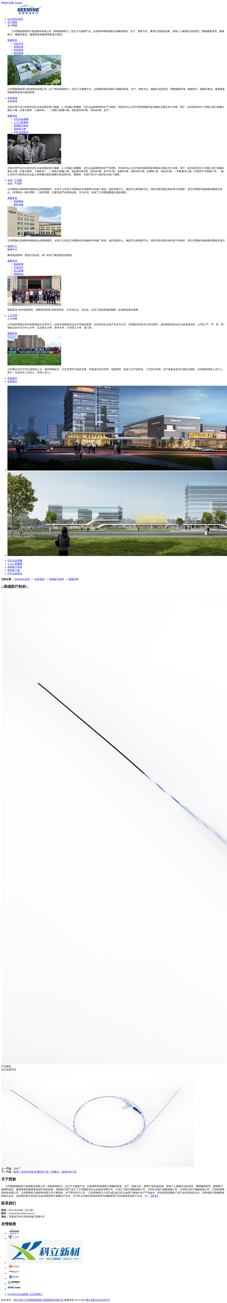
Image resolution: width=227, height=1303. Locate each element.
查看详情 (73, 579)
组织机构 (18, 53)
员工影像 (18, 270)
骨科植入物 (20, 129)
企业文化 (18, 43)
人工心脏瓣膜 (21, 122)
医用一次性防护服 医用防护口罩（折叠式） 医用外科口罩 (45, 1172)
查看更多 (12, 40)
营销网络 (18, 201)
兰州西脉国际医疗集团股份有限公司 (44, 1300)
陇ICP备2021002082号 (98, 1300)
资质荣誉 (18, 50)
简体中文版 (7, 2)
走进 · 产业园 (14, 180)
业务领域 (12, 98)
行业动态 (18, 267)
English (18, 2)
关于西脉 (12, 22)
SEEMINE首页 (15, 19)
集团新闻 (18, 264)
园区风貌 (18, 204)
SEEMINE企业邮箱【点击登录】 (25, 1294)
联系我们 (12, 381)
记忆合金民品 (21, 132)
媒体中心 (12, 246)
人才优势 (12, 315)
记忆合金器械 (21, 119)
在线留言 (12, 378)
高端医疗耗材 (21, 125)
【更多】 (154, 1196)
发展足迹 (18, 46)
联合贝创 (18, 1300)
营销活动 (18, 274)
